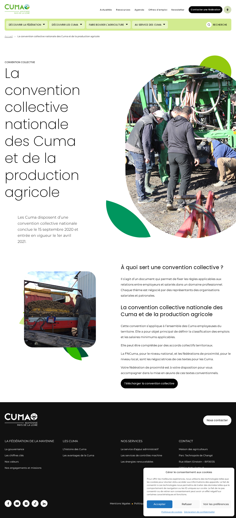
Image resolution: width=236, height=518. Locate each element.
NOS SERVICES (131, 441)
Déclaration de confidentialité (199, 512)
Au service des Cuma (148, 24)
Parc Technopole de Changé (196, 455)
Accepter (160, 504)
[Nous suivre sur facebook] (8, 503)
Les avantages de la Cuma (78, 455)
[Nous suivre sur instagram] (26, 503)
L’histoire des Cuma (74, 449)
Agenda (139, 9)
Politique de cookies (171, 512)
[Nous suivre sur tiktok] (35, 503)
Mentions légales (120, 503)
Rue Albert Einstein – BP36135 (197, 461)
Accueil (9, 36)
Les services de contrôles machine (141, 455)
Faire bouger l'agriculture (106, 24)
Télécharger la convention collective (149, 383)
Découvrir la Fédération (25, 24)
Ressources (123, 9)
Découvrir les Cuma (65, 24)
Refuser (187, 504)
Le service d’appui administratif (139, 449)
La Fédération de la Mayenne (29, 441)
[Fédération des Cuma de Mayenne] (17, 9)
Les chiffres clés (14, 455)
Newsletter (178, 9)
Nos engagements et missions (23, 467)
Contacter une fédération (204, 9)
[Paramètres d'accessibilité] (227, 9)
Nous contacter (217, 420)
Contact (186, 441)
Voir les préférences (216, 504)
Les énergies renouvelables (137, 461)
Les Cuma (70, 441)
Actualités (106, 9)
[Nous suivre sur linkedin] (44, 503)
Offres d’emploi (157, 9)
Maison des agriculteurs (193, 449)
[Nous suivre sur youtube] (17, 503)
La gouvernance (14, 449)
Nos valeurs (12, 461)
